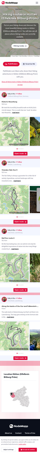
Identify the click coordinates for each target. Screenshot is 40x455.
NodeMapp (37, 56)
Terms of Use (30, 433)
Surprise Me (30, 64)
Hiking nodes (19, 46)
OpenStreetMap (23, 56)
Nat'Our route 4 (8, 238)
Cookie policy (22, 444)
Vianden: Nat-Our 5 (9, 170)
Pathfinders (12, 64)
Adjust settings (8, 450)
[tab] (17, 148)
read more (15, 113)
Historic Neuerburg (9, 102)
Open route (19, 153)
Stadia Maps (15, 56)
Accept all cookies (28, 450)
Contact (18, 433)
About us (8, 433)
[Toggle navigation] (36, 3)
